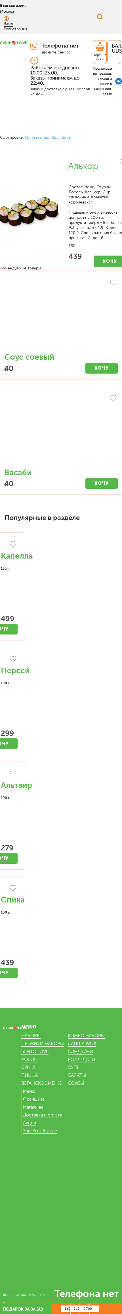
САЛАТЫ (77, 1075)
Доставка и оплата (42, 1115)
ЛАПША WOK (82, 1043)
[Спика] (9, 889)
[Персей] (9, 659)
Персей (15, 670)
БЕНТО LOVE (35, 1051)
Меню (29, 1091)
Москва (7, 11)
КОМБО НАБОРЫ (86, 1035)
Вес (55, 137)
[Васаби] (61, 430)
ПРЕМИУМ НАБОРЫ (42, 1043)
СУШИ (28, 1067)
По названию (37, 137)
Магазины (33, 1107)
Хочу (101, 368)
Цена (66, 137)
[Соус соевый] (61, 314)
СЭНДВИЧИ (80, 1051)
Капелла (17, 556)
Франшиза (34, 1099)
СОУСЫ (76, 1083)
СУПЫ (74, 1067)
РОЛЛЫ (29, 1059)
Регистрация (15, 29)
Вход (8, 24)
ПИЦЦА (29, 1075)
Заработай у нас (40, 1130)
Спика (13, 899)
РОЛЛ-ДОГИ (81, 1059)
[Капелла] (9, 545)
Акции (29, 1123)
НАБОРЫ (31, 1035)
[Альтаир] (9, 774)
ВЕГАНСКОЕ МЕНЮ (41, 1083)
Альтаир (16, 785)
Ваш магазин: (13, 5)
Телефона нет (60, 45)
